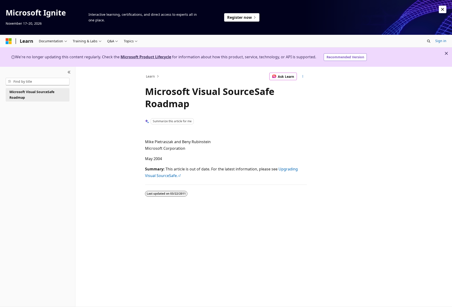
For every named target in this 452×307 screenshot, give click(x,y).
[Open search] (428, 41)
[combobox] (37, 81)
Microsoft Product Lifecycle (146, 56)
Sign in (440, 41)
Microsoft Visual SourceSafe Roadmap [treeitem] (31, 95)
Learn (150, 76)
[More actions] (303, 76)
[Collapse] (69, 72)
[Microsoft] (9, 41)
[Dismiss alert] (442, 9)
